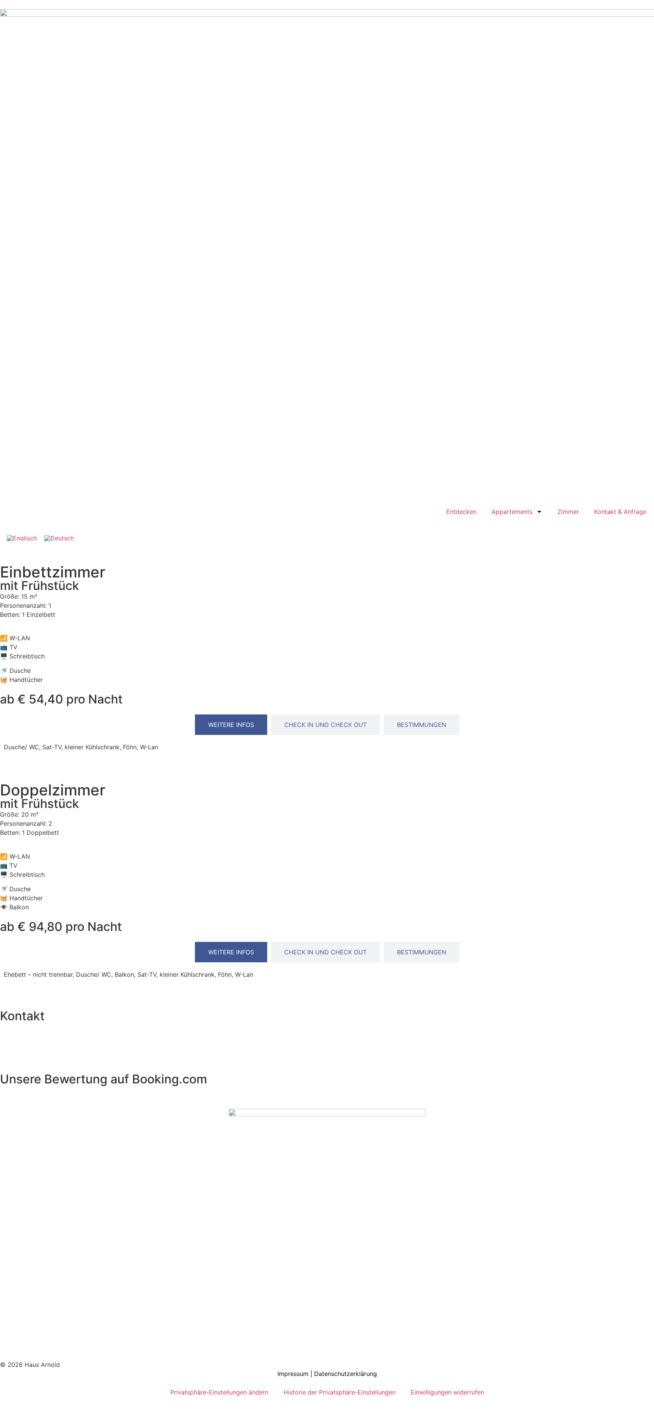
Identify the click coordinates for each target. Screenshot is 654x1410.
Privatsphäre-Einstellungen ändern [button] (219, 1392)
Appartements (512, 511)
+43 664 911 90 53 (34, 1054)
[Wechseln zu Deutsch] (59, 537)
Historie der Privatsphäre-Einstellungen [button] (339, 1392)
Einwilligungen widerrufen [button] (447, 1392)
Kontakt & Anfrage (620, 511)
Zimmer (568, 511)
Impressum (293, 1373)
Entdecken (461, 511)
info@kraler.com (30, 1045)
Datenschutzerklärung (345, 1373)
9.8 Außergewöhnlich (32, 1090)
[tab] (231, 724)
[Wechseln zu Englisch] (21, 537)
